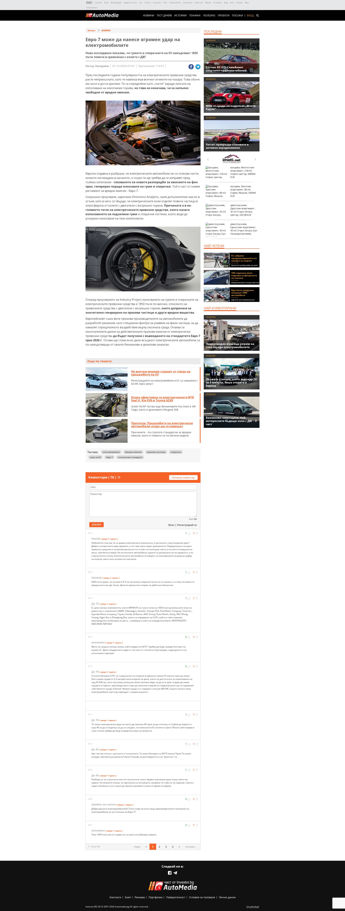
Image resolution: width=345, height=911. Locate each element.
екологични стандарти (130, 457)
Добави (96, 524)
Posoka (239, 2)
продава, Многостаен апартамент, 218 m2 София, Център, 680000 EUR (242, 172)
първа (137, 846)
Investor (98, 2)
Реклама (140, 897)
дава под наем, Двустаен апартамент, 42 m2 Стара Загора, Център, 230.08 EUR (242, 210)
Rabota (208, 2)
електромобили (111, 452)
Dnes (106, 2)
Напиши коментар (183, 477)
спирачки (176, 452)
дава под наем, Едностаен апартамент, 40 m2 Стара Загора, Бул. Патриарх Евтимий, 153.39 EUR (232, 231)
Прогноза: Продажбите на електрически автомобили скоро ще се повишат (162, 424)
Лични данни (227, 897)
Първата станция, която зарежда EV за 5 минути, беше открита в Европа (231, 382)
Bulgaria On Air (130, 2)
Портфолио (155, 897)
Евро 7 (109, 457)
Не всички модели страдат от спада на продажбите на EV (160, 373)
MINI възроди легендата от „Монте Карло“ (231, 107)
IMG (89, 2)
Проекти (223, 15)
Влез (171, 525)
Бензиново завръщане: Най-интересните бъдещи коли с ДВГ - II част (231, 421)
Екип (128, 897)
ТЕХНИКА (195, 15)
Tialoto (147, 2)
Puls (165, 2)
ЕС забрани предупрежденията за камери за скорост (244, 258)
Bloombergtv (116, 2)
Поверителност (175, 897)
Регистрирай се (187, 525)
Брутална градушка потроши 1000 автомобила (242, 293)
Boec (247, 2)
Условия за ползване (202, 897)
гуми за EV (95, 457)
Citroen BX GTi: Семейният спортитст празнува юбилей (226, 68)
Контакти (115, 897)
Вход (250, 15)
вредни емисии (133, 452)
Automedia (187, 2)
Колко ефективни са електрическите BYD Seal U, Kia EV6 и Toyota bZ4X (162, 399)
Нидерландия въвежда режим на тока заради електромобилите (230, 345)
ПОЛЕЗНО (209, 15)
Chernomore (91, 7)
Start (232, 2)
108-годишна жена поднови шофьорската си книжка (244, 275)
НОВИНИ (148, 15)
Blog (226, 2)
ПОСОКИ (237, 15)
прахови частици (156, 452)
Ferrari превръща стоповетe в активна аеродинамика (227, 146)
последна (190, 846)
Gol (140, 2)
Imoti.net (199, 2)
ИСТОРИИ (180, 15)
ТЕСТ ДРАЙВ (164, 15)
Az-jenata (157, 2)
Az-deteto (217, 2)
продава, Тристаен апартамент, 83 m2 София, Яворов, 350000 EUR (243, 191)
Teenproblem (175, 2)
